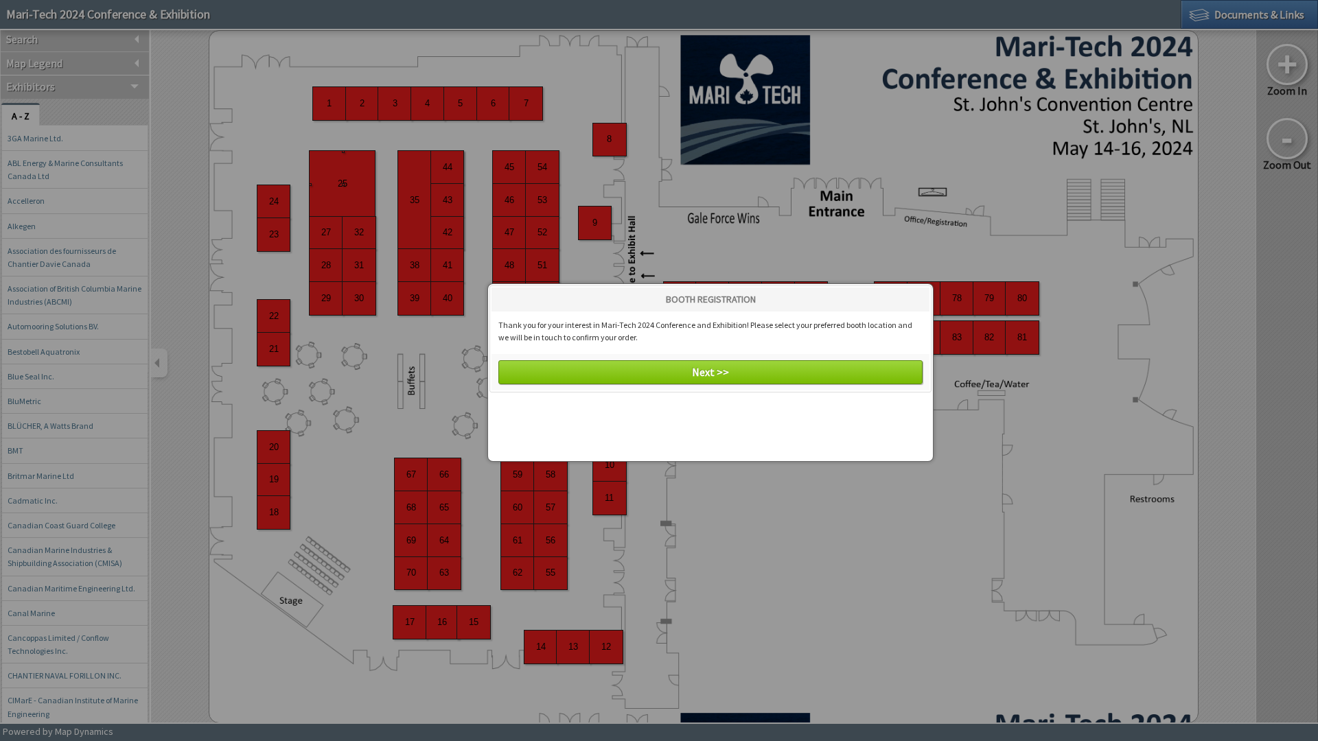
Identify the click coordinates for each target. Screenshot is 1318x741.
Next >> (710, 372)
